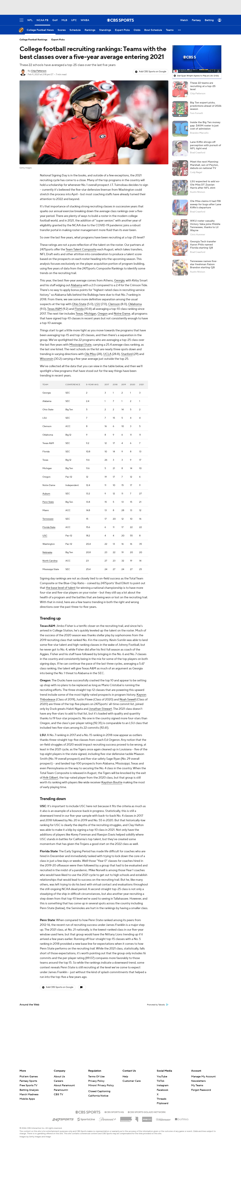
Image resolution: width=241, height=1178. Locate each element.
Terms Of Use (96, 1076)
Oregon (103, 314)
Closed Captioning (99, 1091)
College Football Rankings (33, 39)
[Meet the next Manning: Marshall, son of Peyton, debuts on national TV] (180, 168)
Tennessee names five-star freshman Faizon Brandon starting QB (203, 264)
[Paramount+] (107, 1118)
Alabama (76, 285)
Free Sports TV (28, 1085)
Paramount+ (61, 1090)
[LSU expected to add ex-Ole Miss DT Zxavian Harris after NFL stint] (180, 188)
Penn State (48, 502)
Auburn (46, 493)
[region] (196, 59)
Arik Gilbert (50, 778)
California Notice (98, 1095)
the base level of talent (61, 588)
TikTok (160, 1081)
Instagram (163, 1085)
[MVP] (147, 1118)
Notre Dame (122, 314)
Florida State (48, 527)
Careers (58, 1081)
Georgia (119, 280)
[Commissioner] (129, 1118)
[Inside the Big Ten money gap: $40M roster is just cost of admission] (180, 129)
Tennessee (47, 518)
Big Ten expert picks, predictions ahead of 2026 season (205, 105)
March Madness (29, 1094)
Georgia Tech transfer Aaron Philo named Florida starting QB (203, 244)
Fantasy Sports (28, 1081)
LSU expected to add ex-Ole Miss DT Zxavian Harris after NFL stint (205, 184)
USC (44, 535)
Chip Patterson (38, 70)
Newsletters (198, 1081)
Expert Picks (58, 39)
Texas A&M (54, 309)
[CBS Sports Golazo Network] (147, 1111)
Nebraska (47, 552)
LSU (97, 304)
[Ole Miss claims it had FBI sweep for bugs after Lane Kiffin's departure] (180, 207)
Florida (79, 309)
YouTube (162, 1076)
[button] (179, 29)
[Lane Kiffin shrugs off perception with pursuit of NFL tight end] (180, 148)
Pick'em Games (29, 1076)
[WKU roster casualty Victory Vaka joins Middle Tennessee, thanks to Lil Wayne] (180, 227)
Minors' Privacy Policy (101, 1085)
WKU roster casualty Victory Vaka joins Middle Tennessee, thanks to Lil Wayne (205, 225)
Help (125, 1076)
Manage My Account (203, 1076)
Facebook (162, 1090)
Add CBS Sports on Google (152, 71)
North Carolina (49, 560)
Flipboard (162, 1103)
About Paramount (64, 1085)
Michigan (90, 314)
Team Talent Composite (81, 249)
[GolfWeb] (182, 1119)
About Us (59, 1076)
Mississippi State (80, 345)
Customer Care (131, 1081)
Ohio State (79, 304)
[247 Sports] (63, 1118)
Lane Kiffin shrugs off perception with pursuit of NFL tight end (205, 145)
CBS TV (58, 1094)
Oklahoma (135, 304)
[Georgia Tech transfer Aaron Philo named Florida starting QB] (180, 248)
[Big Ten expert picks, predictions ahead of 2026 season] (180, 109)
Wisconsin (46, 359)
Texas (79, 314)
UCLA (107, 354)
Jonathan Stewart (100, 709)
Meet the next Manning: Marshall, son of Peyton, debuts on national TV (204, 165)
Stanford (127, 354)
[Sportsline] (86, 1119)
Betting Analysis (29, 1090)
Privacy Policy (96, 1081)
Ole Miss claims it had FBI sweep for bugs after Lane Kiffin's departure (205, 204)
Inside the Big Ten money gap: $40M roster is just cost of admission (205, 125)
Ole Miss (90, 354)
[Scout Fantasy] (163, 1119)
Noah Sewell (128, 699)
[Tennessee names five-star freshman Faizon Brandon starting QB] (180, 267)
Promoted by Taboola (156, 1005)
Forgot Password (201, 1090)
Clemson (114, 304)
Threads (161, 1099)
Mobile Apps (27, 1099)
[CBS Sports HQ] (114, 1111)
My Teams (197, 1085)
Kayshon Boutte (111, 782)
